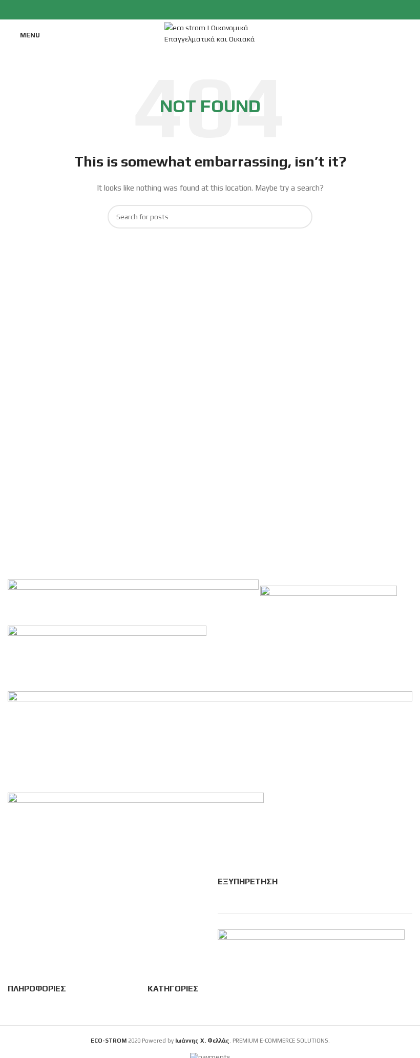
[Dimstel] (210, 741)
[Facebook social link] (187, 9)
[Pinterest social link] (222, 9)
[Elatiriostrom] (328, 601)
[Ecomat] (107, 657)
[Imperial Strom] (134, 601)
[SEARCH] (300, 217)
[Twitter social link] (198, 9)
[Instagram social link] (210, 9)
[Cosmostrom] (136, 813)
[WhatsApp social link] (234, 9)
